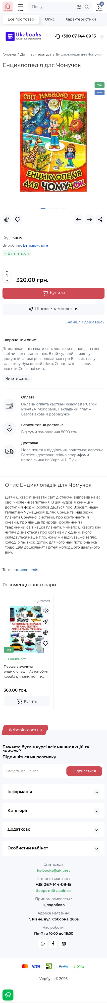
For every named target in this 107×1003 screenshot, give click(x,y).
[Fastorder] (45, 621)
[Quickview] (45, 610)
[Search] (87, 7)
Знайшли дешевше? (85, 322)
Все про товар (21, 19)
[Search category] (79, 7)
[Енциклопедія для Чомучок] (53, 141)
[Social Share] (100, 219)
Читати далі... (17, 378)
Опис (50, 19)
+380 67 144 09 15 (78, 36)
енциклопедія (25, 570)
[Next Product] (89, 219)
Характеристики (81, 19)
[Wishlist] (17, 219)
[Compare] (6, 219)
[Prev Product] (78, 219)
